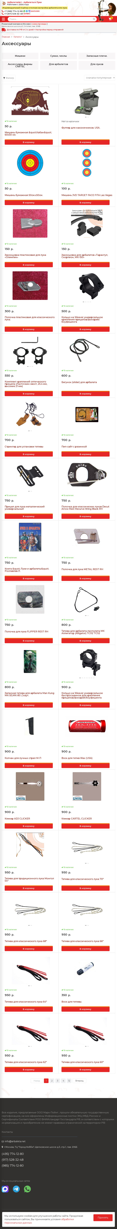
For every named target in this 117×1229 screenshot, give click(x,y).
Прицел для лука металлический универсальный (25, 508)
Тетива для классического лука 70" (82, 879)
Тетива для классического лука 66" (82, 941)
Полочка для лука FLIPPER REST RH (26, 631)
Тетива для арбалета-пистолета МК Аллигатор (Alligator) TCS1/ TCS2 (82, 632)
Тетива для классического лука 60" (82, 1062)
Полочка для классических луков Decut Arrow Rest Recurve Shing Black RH (85, 508)
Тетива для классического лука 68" (26, 941)
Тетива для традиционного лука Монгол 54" (29, 879)
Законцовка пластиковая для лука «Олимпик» (25, 256)
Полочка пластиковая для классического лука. (30, 318)
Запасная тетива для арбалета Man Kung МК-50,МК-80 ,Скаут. (29, 694)
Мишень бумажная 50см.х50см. (24, 195)
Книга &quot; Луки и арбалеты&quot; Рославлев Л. (27, 570)
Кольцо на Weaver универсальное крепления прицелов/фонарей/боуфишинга (82, 319)
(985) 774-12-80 (13, 1165)
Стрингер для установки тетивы (24, 447)
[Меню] (3, 19)
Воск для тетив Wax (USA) (76, 758)
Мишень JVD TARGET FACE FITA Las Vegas (86, 195)
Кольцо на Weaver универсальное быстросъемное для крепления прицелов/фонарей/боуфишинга (82, 695)
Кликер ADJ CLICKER (17, 819)
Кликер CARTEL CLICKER (76, 819)
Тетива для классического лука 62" (26, 1062)
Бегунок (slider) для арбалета (79, 382)
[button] (86, 117)
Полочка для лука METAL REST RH (82, 569)
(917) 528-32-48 (13, 1159)
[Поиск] (94, 19)
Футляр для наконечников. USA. (80, 128)
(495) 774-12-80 (13, 1154)
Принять (103, 1217)
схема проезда (39, 24)
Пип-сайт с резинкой (74, 447)
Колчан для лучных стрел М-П (23, 758)
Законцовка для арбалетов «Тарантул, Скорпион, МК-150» (84, 256)
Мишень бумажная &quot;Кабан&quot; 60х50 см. (28, 133)
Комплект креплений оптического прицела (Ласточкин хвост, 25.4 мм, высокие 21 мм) (26, 384)
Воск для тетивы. (71, 1002)
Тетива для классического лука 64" (26, 1002)
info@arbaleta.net (15, 1141)
